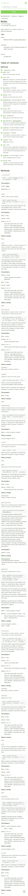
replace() (5, 140)
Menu (14, 12)
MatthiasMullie (5, 16)
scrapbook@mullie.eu (19, 39)
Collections (5, 18)
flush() (5, 108)
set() (4, 145)
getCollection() (7, 121)
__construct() (7, 70)
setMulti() (6, 155)
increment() (6, 133)
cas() (4, 77)
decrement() (6, 88)
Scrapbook (5, 3)
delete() (5, 95)
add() (4, 72)
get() (4, 115)
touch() (5, 160)
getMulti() (6, 127)
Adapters (21, 16)
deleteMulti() (7, 100)
